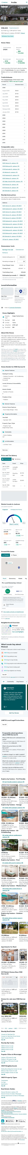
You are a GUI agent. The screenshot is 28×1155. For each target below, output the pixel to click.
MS (6, 1028)
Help (10, 1128)
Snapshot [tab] (5, 509)
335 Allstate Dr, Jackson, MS (10, 172)
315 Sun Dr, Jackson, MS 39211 (10, 239)
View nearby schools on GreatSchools (13, 612)
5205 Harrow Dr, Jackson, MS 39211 (12, 205)
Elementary (12, 578)
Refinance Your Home (7, 36)
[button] (26, 2)
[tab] (6, 459)
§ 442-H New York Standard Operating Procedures (11, 1111)
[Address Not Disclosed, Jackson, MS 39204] (9, 928)
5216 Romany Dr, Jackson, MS (10, 184)
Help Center (6, 1144)
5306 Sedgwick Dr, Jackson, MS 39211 (12, 221)
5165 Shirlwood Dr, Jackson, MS (10, 166)
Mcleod (23, 33)
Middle (20, 578)
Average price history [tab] (16, 509)
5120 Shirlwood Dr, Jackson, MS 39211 (12, 233)
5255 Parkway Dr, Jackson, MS (10, 178)
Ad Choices (21, 1128)
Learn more (7, 618)
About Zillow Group (12, 1126)
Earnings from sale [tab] (7, 249)
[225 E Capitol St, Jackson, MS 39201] (9, 816)
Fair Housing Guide (20, 1126)
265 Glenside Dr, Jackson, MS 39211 (12, 236)
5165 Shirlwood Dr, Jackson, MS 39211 (12, 224)
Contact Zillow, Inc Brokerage (7, 1117)
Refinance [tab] (5, 252)
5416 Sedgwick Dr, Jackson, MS (10, 175)
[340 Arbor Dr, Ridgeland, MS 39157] (9, 955)
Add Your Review (14, 713)
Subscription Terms (5, 1128)
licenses (15, 1108)
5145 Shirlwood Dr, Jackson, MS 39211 (12, 230)
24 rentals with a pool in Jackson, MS (12, 863)
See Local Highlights (18, 632)
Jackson (4, 756)
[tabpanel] (14, 268)
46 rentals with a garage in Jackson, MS (13, 807)
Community (10, 681)
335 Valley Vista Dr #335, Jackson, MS (12, 181)
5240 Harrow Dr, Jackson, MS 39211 (12, 215)
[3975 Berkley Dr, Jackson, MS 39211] (9, 982)
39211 (16, 349)
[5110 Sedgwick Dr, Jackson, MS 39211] (9, 1009)
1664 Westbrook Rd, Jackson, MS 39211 (13, 227)
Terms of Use (20, 1127)
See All (5, 674)
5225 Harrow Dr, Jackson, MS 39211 (12, 212)
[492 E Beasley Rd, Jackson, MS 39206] (9, 871)
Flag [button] (22, 706)
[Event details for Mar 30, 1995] (25, 486)
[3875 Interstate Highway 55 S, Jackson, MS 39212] (9, 790)
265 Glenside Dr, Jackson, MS (10, 190)
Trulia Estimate (8, 79)
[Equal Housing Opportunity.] (18, 1143)
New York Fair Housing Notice (7, 1112)
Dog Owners (20, 681)
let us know (22, 1139)
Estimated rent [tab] (20, 249)
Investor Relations (13, 1127)
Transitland (20, 1100)
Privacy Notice (15, 1128)
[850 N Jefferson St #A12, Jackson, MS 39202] (9, 845)
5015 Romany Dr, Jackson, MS (10, 187)
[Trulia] (2, 1120)
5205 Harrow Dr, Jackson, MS (10, 163)
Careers (2, 1127)
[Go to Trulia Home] (14, 2)
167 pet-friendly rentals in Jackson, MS (13, 782)
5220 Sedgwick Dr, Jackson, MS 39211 (12, 209)
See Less (5, 450)
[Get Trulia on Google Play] (21, 1120)
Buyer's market (14, 524)
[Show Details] (25, 88)
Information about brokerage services (11, 1114)
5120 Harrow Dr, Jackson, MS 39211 (11, 218)
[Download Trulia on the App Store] (9, 1120)
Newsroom (7, 1127)
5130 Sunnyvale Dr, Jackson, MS (10, 169)
